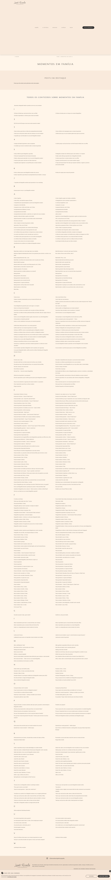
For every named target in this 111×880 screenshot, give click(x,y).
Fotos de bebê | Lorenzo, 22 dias (21, 537)
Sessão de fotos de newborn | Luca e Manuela (24, 754)
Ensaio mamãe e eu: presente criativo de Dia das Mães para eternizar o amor (30, 452)
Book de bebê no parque (19, 262)
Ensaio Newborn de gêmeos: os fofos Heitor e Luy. (66, 473)
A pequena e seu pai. (60, 205)
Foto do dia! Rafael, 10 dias (20, 503)
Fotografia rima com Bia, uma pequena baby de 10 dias (26, 532)
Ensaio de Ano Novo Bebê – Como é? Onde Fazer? (66, 396)
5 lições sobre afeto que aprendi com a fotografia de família (68, 155)
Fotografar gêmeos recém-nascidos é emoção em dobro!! (26, 505)
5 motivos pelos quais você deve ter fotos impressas (25, 160)
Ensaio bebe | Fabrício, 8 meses (20, 394)
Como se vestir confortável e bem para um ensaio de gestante (27, 321)
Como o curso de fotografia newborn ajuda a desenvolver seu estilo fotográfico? (31, 316)
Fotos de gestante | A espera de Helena (64, 564)
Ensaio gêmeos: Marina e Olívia (20, 430)
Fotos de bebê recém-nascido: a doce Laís (23, 543)
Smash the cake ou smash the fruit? (21, 763)
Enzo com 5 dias (59, 486)
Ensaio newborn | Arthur (61, 452)
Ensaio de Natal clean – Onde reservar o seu (65, 412)
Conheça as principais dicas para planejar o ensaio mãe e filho (69, 334)
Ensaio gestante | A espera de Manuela (64, 432)
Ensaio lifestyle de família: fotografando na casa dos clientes (27, 450)
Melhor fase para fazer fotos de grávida (64, 654)
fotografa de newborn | (60, 503)
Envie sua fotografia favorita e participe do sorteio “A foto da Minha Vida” (29, 486)
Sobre (36, 27)
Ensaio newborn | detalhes (61, 457)
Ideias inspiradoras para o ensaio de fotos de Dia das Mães (68, 622)
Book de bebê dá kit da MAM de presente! (65, 259)
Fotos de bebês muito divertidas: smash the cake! (24, 555)
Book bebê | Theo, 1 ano (61, 257)
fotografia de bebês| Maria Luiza (21, 508)
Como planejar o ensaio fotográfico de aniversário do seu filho (69, 316)
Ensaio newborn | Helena (19, 459)
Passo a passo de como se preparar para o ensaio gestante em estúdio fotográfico (73, 708)
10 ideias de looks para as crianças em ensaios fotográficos (68, 113)
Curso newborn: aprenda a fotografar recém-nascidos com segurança (29, 347)
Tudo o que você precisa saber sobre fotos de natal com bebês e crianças (29, 798)
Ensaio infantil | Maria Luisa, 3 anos (63, 448)
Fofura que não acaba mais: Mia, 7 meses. (23, 501)
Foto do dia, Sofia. (59, 501)
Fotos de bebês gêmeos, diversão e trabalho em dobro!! (67, 552)
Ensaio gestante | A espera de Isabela (22, 432)
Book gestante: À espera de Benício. (21, 282)
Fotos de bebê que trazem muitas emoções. (65, 541)
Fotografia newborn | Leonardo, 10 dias (64, 521)
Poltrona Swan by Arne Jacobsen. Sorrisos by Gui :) (25, 711)
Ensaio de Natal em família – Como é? (64, 414)
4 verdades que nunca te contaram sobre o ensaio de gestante (27, 145)
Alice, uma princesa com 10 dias (62, 218)
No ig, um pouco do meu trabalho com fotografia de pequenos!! (69, 677)
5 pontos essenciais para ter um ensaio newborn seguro (68, 160)
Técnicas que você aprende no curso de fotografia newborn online (70, 784)
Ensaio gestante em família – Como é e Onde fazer (24, 441)
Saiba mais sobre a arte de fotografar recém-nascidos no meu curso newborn (72, 747)
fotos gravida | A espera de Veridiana (64, 582)
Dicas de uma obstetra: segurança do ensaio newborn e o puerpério (28, 381)
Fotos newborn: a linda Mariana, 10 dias (22, 602)
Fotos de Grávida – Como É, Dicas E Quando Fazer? (25, 570)
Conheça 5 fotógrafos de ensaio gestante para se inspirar (68, 327)
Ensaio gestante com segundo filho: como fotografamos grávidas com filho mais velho (32, 437)
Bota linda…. (16, 289)
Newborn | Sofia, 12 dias (61, 671)
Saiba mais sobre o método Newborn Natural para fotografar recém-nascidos (30, 749)
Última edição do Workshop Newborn (22, 810)
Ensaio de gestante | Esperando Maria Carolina (66, 403)
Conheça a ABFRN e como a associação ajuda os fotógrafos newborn (29, 330)
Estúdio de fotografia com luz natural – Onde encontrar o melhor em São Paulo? (31, 488)
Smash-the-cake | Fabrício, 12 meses (63, 767)
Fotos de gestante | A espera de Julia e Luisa (23, 566)
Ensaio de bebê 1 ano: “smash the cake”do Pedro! (24, 398)
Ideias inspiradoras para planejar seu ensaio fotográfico (68, 624)
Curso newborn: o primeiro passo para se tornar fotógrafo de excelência (71, 347)
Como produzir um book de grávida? (21, 319)
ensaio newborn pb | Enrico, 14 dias (21, 475)
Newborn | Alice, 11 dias (61, 668)
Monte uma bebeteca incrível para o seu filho (23, 660)
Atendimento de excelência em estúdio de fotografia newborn (27, 243)
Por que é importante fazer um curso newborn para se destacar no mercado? (72, 711)
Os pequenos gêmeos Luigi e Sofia (21, 696)
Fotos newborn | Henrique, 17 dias (63, 593)
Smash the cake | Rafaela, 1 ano (62, 758)
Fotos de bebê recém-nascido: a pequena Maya (66, 543)
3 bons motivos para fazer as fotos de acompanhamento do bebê (28, 131)
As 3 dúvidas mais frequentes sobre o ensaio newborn (67, 229)
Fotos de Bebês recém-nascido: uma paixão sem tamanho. (68, 555)
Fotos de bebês (59, 550)
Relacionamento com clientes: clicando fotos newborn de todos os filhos (29, 737)
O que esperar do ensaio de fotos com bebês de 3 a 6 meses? (69, 690)
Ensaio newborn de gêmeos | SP (62, 470)
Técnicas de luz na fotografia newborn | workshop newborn (26, 784)
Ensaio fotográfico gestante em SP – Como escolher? (67, 428)
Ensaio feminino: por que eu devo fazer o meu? (65, 423)
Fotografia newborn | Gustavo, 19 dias (22, 521)
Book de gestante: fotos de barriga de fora (65, 269)
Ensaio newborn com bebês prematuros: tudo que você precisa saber (29, 468)
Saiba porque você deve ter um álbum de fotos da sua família (69, 749)
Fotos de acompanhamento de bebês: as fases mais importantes (69, 532)
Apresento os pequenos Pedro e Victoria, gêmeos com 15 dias (69, 225)
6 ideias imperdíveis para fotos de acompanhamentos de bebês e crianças (30, 174)
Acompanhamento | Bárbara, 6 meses (22, 209)
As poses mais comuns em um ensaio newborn (24, 241)
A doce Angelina (17, 198)
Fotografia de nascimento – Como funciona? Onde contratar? (68, 514)
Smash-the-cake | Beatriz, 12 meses (21, 767)
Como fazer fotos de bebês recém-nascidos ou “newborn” (68, 310)
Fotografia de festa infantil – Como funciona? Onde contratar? (27, 512)
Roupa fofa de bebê (60, 739)
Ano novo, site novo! (18, 220)
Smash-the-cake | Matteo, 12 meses (63, 770)
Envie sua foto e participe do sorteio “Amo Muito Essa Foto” (68, 484)
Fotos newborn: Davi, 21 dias (20, 604)
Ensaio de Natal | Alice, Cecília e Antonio (64, 410)
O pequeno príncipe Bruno (61, 687)
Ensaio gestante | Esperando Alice (21, 434)
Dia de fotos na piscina (19, 368)
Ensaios (55, 27)
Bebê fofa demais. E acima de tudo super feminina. (66, 251)
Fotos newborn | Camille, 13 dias (21, 589)
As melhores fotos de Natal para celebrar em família (25, 238)
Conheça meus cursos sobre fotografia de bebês (24, 339)
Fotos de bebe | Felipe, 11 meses (21, 534)
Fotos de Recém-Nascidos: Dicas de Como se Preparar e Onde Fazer (70, 573)
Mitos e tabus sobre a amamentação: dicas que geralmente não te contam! (72, 658)
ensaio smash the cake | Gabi (62, 479)
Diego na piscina (17, 386)
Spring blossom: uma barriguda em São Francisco (24, 776)
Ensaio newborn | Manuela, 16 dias (63, 461)
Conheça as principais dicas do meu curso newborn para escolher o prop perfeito (31, 334)
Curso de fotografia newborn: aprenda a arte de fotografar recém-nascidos (72, 343)
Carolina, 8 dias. (17, 301)
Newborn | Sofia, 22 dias (19, 673)
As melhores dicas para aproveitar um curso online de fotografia (28, 236)
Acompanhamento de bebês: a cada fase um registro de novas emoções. (29, 214)
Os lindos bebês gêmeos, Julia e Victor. (64, 694)
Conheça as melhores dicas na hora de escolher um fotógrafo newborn (29, 332)
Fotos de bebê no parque (19, 541)
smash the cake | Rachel (19, 758)
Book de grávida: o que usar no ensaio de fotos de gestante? (68, 271)
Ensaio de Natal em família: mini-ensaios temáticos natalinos (27, 416)
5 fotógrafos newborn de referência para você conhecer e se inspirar (70, 153)
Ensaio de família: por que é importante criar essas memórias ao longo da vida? (73, 398)
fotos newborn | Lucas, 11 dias (62, 595)
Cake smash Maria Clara (61, 297)
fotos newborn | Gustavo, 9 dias (21, 593)
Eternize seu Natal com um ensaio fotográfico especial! (25, 491)
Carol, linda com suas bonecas (62, 299)
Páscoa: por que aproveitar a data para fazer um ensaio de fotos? (28, 708)
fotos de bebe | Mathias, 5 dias (20, 539)
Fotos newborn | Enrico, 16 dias (62, 591)
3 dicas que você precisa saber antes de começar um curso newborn (28, 133)
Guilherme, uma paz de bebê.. (62, 614)
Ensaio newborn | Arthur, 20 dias (21, 455)
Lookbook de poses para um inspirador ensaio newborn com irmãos (28, 637)
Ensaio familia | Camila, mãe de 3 (21, 423)
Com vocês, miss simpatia (61, 305)
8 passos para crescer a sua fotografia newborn (24, 190)
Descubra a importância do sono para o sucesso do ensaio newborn (70, 359)
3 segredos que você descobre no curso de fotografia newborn (27, 135)
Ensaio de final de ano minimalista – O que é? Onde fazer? (26, 401)
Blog (71, 27)
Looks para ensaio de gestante (62, 637)
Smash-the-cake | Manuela (19, 770)
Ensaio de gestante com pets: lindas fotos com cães (67, 405)
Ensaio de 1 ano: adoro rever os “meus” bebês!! (66, 394)
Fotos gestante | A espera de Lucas (21, 577)
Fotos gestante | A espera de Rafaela (64, 577)
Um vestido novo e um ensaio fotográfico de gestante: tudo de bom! (70, 825)
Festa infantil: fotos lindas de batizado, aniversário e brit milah (69, 499)
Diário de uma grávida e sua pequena (22, 375)
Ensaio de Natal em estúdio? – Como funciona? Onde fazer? (26, 414)
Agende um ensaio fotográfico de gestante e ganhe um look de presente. (71, 216)
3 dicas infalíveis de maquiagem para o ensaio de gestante (68, 131)
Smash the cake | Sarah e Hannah (21, 761)
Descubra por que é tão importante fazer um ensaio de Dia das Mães (29, 364)
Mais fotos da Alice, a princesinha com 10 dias (24, 647)
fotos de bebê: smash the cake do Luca (64, 548)
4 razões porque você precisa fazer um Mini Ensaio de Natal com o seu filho (72, 143)
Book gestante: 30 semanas (62, 280)
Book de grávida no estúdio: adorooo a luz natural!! (25, 271)
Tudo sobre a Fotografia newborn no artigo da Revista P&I (26, 802)
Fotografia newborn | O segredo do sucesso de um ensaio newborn (28, 523)
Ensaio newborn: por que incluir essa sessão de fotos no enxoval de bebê (29, 479)
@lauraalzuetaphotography (57, 858)
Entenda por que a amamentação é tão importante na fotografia (69, 482)
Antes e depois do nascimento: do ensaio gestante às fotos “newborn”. (71, 220)
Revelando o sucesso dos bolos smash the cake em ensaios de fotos (70, 737)
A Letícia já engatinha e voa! (62, 202)
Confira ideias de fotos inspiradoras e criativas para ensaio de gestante (71, 325)
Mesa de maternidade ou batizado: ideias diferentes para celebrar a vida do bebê (31, 656)
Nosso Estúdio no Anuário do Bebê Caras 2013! (66, 680)
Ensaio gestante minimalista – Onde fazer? (65, 441)
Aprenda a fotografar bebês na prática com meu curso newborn (28, 105)
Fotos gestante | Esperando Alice (21, 579)
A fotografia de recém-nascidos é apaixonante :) (66, 200)
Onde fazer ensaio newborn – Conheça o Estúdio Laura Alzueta (27, 694)
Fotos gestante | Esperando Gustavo (63, 579)
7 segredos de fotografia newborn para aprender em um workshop (28, 182)
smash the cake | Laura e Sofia (62, 756)
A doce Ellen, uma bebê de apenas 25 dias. (23, 200)
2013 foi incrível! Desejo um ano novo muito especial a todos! (27, 123)
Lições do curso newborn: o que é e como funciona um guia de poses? (70, 635)
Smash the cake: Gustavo (19, 765)
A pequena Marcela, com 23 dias (63, 207)
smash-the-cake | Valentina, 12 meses (22, 772)
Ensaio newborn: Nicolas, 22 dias (21, 477)
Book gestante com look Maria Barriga (64, 278)
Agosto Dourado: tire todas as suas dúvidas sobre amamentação (28, 218)
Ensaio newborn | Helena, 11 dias (63, 459)
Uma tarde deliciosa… (18, 829)
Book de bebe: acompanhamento (63, 264)
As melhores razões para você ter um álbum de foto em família (69, 238)
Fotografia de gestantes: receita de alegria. (23, 514)
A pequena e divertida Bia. (19, 205)
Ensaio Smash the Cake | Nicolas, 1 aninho (23, 482)
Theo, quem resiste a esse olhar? (21, 787)
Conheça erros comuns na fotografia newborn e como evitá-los (69, 336)
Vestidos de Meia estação (61, 837)
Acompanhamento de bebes (62, 211)
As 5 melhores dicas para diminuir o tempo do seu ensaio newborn (28, 232)
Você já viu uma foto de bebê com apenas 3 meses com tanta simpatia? (29, 839)
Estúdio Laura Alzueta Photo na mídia (64, 488)
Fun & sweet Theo (18, 607)
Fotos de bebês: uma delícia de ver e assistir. (65, 557)
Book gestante (17, 273)
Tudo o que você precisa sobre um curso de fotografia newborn (69, 798)
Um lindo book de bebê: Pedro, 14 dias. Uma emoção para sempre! (28, 820)
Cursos (63, 27)
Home (58, 56)
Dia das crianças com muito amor (21, 366)
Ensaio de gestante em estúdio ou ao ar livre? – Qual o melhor (27, 407)
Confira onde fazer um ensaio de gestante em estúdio (25, 327)
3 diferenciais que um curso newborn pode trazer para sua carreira (70, 133)
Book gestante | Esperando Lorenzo (21, 278)
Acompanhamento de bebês (62, 209)
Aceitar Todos (103, 876)
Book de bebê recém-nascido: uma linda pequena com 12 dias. (27, 264)
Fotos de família (59, 559)
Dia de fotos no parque (60, 368)
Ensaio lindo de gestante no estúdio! (63, 450)
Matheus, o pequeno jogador (20, 654)
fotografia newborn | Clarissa (62, 517)
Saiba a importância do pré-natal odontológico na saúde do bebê (28, 747)
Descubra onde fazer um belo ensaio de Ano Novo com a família (27, 362)
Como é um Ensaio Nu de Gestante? (21, 308)
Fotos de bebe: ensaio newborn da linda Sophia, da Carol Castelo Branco (29, 546)
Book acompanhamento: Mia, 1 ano (21, 257)
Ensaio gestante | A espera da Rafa (63, 430)
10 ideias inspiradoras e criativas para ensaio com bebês (26, 115)
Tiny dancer (58, 787)
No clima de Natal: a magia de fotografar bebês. (24, 677)
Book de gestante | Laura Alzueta (63, 266)
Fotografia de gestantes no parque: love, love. (65, 512)
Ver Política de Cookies (11, 876)
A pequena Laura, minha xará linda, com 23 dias (24, 207)
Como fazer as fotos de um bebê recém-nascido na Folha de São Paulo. (29, 310)
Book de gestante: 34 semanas (20, 269)
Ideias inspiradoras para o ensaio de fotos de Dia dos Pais (26, 624)
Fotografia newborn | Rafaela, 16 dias (64, 523)
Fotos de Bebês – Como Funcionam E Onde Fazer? (24, 552)
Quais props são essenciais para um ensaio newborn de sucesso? (28, 725)
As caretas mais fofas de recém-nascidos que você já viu (26, 234)
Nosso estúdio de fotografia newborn (22, 680)
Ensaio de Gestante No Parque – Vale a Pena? (65, 407)
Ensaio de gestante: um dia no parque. (22, 410)
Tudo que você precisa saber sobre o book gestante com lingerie (69, 800)
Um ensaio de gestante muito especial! (22, 818)
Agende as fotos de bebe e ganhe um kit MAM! (24, 216)
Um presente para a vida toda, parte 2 (22, 825)
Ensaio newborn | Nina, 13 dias (20, 466)
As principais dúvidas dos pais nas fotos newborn (66, 241)
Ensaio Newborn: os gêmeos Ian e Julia (64, 477)
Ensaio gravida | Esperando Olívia (63, 446)
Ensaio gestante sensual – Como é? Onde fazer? (66, 443)
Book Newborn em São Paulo (20, 287)
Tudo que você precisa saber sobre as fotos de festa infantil (26, 800)
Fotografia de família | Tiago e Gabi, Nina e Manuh (66, 510)
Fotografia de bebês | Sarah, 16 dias (63, 505)
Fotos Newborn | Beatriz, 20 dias (63, 586)
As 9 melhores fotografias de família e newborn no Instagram (69, 232)
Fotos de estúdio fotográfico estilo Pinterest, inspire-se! (26, 559)
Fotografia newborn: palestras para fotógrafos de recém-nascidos (28, 530)
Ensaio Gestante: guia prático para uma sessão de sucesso (26, 446)
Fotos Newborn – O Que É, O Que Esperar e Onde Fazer (67, 584)
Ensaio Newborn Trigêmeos (61, 475)
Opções (91, 876)
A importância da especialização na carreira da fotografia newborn (28, 202)
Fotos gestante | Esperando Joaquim (21, 582)
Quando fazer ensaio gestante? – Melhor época (66, 725)
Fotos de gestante (18, 561)
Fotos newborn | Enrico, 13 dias (20, 591)
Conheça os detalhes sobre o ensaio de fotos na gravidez (68, 341)
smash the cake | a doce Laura (20, 756)
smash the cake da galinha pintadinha (64, 761)
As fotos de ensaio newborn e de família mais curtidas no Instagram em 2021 (72, 234)
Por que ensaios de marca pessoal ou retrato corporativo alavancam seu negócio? (73, 713)
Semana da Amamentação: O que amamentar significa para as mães (70, 752)
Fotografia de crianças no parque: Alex (22, 510)
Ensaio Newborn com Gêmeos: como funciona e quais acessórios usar (70, 468)
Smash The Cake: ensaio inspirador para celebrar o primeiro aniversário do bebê (73, 763)
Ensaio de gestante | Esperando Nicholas (22, 405)
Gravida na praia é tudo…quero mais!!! (22, 614)
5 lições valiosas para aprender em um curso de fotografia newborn (28, 158)
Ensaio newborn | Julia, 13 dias (20, 461)
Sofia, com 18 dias (59, 774)
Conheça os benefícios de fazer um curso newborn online (26, 341)
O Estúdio (45, 27)
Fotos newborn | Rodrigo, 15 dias (21, 600)
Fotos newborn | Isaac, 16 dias (20, 595)
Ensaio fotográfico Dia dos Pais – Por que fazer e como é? (68, 425)
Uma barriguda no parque (19, 827)
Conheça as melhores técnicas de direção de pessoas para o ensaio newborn (72, 332)
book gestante (59, 273)
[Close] (109, 871)
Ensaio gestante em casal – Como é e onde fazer (66, 439)
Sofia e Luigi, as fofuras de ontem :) (21, 774)
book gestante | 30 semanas (62, 275)
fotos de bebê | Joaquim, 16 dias (62, 534)
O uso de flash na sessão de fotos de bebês (23, 692)
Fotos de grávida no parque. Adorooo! (64, 570)
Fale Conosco (88, 27)
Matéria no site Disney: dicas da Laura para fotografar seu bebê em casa (71, 651)
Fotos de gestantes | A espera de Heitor (64, 568)
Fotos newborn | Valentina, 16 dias (63, 600)
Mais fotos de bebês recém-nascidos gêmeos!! (65, 647)
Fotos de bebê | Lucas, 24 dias (62, 537)
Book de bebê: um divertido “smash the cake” (23, 266)
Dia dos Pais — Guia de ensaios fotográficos (23, 371)
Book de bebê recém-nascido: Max (63, 262)
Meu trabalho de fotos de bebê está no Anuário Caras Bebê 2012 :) (70, 656)
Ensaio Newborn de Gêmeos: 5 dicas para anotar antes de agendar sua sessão (31, 473)
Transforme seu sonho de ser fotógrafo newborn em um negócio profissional (30, 793)
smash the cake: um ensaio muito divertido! (65, 765)
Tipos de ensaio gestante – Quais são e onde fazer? (25, 789)
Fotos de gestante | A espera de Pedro (64, 566)
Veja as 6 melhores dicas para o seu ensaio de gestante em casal (28, 837)
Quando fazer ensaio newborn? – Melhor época (24, 727)
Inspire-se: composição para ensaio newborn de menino (67, 627)
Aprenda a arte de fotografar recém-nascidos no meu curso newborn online (72, 223)
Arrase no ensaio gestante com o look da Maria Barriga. (26, 227)
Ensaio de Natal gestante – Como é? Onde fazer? (66, 416)
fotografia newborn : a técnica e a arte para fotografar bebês (27, 517)
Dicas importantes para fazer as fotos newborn (24, 384)
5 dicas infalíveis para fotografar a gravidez (23, 153)
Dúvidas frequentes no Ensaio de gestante (65, 386)
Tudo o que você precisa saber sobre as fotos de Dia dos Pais (69, 793)
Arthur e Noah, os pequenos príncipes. (64, 227)
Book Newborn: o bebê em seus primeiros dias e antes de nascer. (69, 287)
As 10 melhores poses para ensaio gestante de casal (25, 229)
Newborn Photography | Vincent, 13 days (64, 675)
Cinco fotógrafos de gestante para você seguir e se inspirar (26, 305)
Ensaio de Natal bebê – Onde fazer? (21, 412)
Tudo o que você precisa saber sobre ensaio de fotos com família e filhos (29, 795)
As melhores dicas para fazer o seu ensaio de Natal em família (69, 236)
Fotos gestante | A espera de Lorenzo (64, 575)
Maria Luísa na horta (18, 651)
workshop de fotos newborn (20, 847)
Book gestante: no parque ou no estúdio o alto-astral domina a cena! (70, 284)
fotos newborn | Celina (60, 589)
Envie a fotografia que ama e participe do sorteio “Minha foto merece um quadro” (31, 484)
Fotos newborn (17, 584)
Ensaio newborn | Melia (60, 464)
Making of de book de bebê (19, 649)
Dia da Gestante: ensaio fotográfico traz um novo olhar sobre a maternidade (72, 364)
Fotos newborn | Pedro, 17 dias (62, 598)
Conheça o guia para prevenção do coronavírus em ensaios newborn (70, 339)
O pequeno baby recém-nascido (21, 687)
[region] (55, 875)
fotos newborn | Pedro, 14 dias (20, 598)
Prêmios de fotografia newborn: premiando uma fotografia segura (70, 715)
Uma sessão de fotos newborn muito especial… (66, 827)
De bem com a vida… (18, 359)
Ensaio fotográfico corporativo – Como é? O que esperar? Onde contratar (29, 425)
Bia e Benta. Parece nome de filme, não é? (64, 253)
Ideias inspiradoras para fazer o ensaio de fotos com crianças (27, 622)
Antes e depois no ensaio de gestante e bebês (24, 223)
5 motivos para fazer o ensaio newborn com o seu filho (67, 158)
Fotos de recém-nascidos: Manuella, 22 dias (23, 575)
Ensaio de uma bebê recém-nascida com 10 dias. (66, 421)
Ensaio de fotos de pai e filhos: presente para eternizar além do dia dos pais (72, 401)
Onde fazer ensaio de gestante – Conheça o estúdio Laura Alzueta (70, 692)
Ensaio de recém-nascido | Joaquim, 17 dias (23, 421)
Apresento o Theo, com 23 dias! (20, 225)
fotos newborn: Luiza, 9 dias (62, 604)
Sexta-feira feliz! (59, 754)
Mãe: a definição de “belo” (19, 645)
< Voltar (16, 56)
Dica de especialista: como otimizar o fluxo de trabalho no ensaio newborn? (72, 375)
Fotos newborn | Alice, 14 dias (20, 586)
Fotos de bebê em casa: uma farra (63, 539)
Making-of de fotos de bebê (61, 649)
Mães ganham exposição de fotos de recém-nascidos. (67, 645)
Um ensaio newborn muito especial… (63, 818)
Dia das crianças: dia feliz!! (61, 366)
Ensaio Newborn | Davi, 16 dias (20, 457)
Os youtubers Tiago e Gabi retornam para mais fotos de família (69, 696)
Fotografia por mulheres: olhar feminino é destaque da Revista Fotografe (71, 530)
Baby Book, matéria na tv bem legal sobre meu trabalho (26, 251)
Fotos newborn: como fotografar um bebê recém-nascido (68, 602)
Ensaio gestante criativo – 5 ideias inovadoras (65, 437)
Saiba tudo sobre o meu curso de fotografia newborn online (26, 752)
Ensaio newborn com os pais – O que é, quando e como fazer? (27, 470)
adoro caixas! (58, 214)
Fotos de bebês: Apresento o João (21, 557)
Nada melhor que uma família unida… (22, 668)
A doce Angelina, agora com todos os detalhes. (66, 198)
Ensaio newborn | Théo (60, 466)
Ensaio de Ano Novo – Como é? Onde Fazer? (23, 396)
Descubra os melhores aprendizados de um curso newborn (68, 362)
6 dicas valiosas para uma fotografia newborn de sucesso (26, 172)
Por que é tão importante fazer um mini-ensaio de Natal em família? (28, 713)
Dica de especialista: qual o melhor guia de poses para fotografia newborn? (30, 377)
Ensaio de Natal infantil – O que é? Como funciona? (24, 419)
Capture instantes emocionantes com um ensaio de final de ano (27, 299)
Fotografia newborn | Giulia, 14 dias (63, 519)
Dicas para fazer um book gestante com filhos (65, 384)
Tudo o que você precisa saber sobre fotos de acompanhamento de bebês (71, 795)
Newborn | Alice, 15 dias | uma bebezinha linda (24, 671)
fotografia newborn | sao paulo (20, 526)
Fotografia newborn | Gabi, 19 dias (21, 519)
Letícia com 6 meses (18, 635)
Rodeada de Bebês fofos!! (19, 739)
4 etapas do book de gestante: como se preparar (24, 143)
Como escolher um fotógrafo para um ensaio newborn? (67, 308)
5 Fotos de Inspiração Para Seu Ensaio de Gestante (25, 155)
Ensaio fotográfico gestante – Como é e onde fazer (24, 428)
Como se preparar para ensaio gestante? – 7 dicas (66, 319)
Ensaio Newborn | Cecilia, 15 (62, 455)
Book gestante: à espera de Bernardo (64, 282)
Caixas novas (17, 297)
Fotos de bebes (17, 550)
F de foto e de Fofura (18, 499)
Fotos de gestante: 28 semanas (20, 568)
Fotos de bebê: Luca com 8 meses (21, 548)
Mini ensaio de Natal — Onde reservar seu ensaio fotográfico (27, 658)
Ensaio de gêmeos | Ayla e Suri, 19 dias (22, 403)
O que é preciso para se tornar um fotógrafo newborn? (25, 690)
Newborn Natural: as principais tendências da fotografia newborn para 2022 (30, 675)
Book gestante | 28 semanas (20, 275)
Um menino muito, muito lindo (20, 822)
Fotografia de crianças (60, 508)
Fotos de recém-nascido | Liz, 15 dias (22, 573)
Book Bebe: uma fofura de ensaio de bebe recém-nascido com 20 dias (29, 259)
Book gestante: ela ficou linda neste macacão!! (24, 284)
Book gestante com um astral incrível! (22, 280)
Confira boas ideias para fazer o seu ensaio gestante (25, 325)
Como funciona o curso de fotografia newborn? (65, 312)
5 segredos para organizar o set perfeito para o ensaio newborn (27, 162)
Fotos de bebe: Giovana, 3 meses (63, 546)
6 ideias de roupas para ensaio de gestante (65, 172)
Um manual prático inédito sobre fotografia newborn (67, 820)
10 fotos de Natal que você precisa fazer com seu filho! (25, 113)
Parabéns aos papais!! (60, 704)
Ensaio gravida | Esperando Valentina (22, 448)
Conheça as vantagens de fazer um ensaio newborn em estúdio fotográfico (30, 336)
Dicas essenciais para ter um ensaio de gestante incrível (68, 381)
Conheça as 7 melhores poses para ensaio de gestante (67, 330)
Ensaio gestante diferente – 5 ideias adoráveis (24, 439)
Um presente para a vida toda (62, 822)
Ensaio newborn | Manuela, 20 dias (21, 464)
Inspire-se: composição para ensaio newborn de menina (26, 627)
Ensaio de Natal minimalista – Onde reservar (65, 419)
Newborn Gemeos (59, 673)
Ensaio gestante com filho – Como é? (63, 434)
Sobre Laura (58, 772)
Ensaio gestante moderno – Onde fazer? (22, 443)
